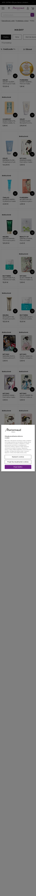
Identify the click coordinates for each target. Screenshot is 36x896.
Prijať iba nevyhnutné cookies (17, 462)
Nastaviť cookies (18, 457)
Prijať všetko (18, 467)
